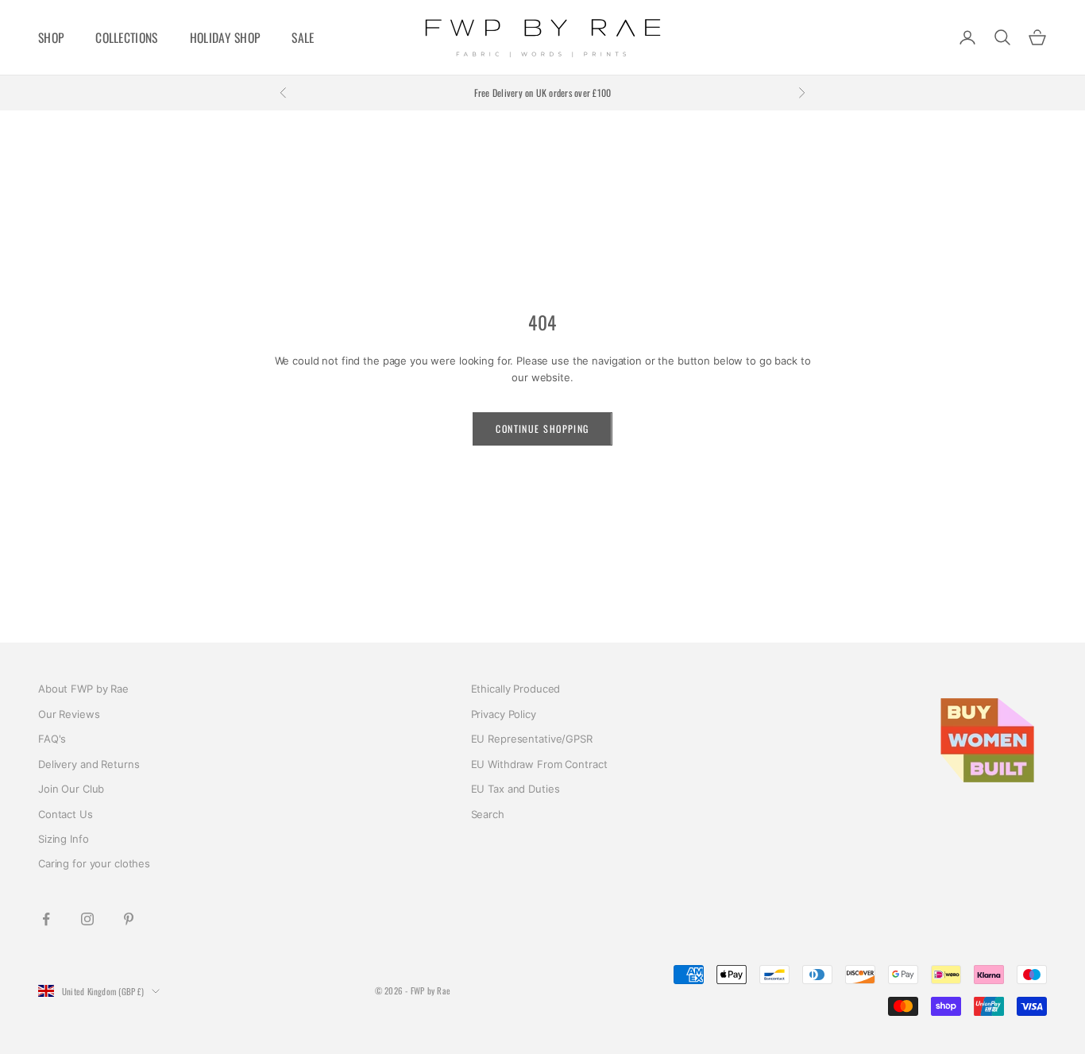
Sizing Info (63, 838)
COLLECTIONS (126, 37)
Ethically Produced (516, 688)
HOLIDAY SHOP (225, 37)
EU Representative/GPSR (532, 738)
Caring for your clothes (94, 863)
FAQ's (52, 738)
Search (487, 814)
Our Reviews (69, 714)
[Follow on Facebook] (46, 919)
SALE (303, 37)
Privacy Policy (503, 714)
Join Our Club (71, 788)
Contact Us (65, 814)
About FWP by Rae (83, 688)
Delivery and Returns (88, 764)
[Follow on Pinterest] (129, 919)
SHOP (51, 37)
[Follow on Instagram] (87, 919)
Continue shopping (542, 428)
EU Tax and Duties (515, 788)
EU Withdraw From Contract (539, 764)
